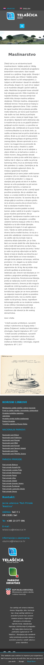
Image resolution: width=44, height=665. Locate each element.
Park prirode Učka (9, 478)
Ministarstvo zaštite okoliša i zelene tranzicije (18, 408)
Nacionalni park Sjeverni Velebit (14, 448)
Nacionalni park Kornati (11, 446)
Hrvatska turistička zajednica (12, 413)
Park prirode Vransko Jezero (12, 483)
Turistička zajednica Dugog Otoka (14, 424)
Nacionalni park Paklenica (11, 438)
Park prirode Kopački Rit (11, 467)
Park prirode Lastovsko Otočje (13, 489)
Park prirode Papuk (9, 475)
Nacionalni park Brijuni (10, 435)
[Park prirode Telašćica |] (22, 16)
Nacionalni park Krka (10, 451)
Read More (31, 661)
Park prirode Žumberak (11, 486)
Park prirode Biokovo (10, 465)
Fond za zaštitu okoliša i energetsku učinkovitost (20, 410)
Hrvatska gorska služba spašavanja (15, 419)
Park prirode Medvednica (11, 473)
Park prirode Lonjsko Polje (12, 470)
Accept (21, 661)
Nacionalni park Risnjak (11, 440)
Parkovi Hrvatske (8, 421)
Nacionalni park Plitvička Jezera (14, 454)
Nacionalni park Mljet (10, 443)
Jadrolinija (6, 416)
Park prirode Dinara (9, 491)
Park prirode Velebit (9, 481)
